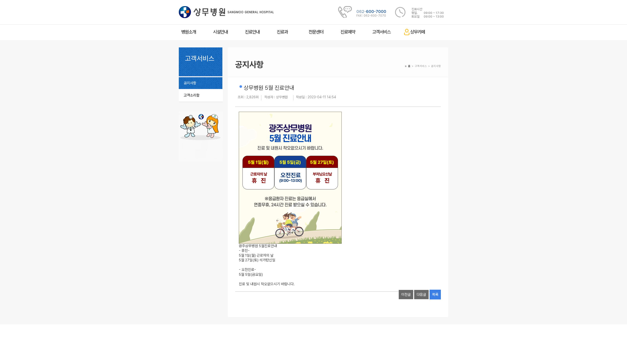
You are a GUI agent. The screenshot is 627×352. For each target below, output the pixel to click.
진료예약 (347, 32)
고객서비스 (381, 32)
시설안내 (220, 32)
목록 (435, 294)
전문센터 (316, 32)
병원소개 (188, 32)
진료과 (282, 32)
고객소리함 (192, 95)
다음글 (421, 294)
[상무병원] (226, 12)
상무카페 (417, 32)
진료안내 (252, 32)
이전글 (406, 294)
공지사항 (190, 83)
